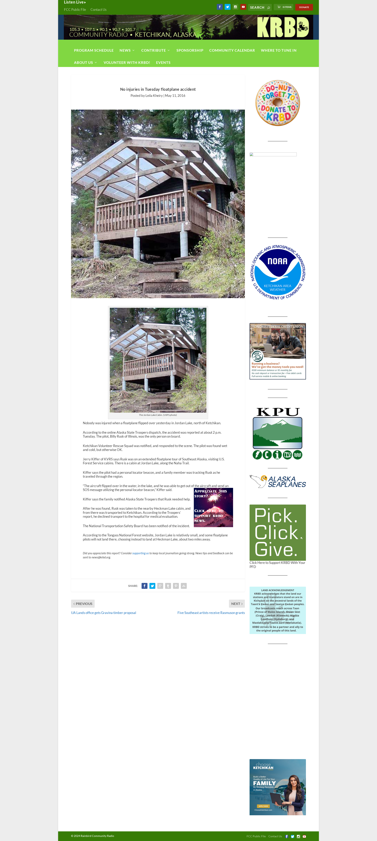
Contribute (153, 50)
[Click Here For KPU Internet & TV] (278, 433)
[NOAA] (278, 272)
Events (163, 62)
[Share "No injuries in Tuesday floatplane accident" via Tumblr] (168, 586)
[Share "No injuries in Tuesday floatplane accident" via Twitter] (152, 586)
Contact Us (98, 9)
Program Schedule (94, 50)
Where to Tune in (279, 50)
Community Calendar (232, 50)
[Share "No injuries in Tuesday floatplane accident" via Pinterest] (176, 586)
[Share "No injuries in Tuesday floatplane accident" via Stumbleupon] (184, 586)
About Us (83, 62)
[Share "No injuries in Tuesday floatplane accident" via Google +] (160, 586)
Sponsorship (190, 50)
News (125, 50)
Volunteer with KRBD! (127, 62)
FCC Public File (75, 9)
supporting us (140, 553)
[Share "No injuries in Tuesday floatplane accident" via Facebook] (144, 586)
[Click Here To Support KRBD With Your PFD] (278, 533)
